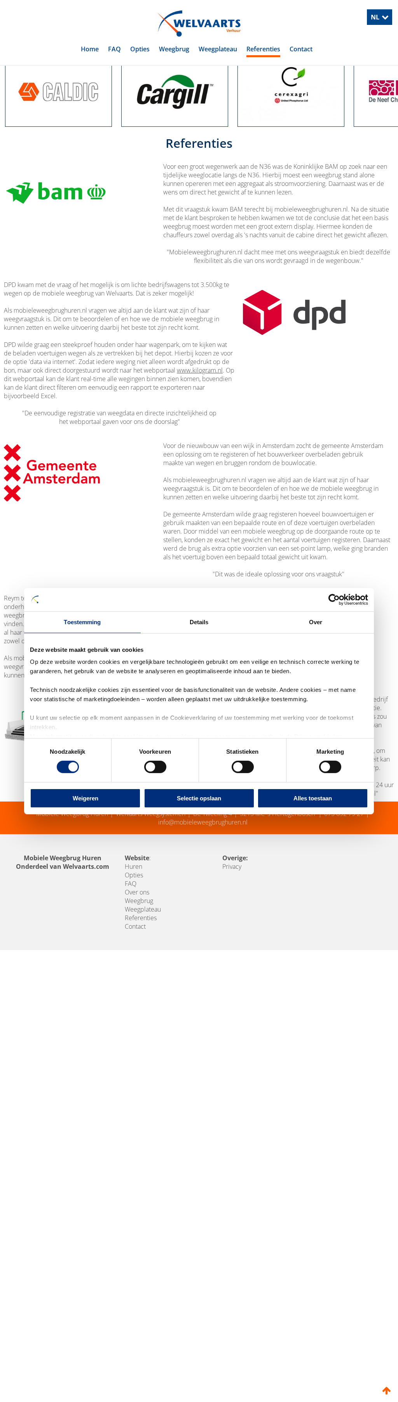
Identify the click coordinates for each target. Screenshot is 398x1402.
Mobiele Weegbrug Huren (72, 850)
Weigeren (85, 798)
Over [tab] (315, 621)
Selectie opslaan (199, 798)
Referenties (263, 49)
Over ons (137, 929)
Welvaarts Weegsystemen (150, 850)
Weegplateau (218, 49)
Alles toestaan (312, 798)
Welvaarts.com (86, 903)
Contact (301, 49)
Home (90, 49)
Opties (140, 49)
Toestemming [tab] (82, 621)
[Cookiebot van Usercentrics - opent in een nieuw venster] (334, 599)
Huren (133, 903)
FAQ (114, 49)
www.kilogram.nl (200, 407)
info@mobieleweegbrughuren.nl (203, 859)
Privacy (231, 903)
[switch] (155, 767)
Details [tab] (199, 621)
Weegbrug (174, 49)
